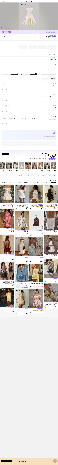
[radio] (52, 47)
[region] (29, 71)
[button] (56, 1)
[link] (6, 1)
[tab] (53, 182)
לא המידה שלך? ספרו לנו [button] (52, 54)
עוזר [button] (6, 89)
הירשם (7, 461)
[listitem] (53, 167)
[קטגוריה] (54, 1)
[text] (29, 85)
